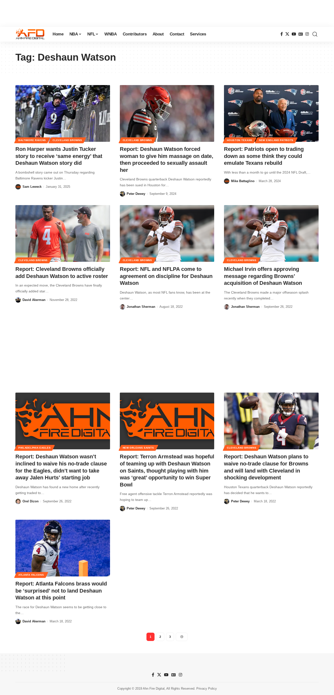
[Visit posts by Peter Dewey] (122, 194)
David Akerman (33, 300)
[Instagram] (307, 34)
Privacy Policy (206, 688)
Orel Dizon (30, 501)
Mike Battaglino (243, 181)
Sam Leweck (32, 186)
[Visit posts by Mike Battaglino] (226, 181)
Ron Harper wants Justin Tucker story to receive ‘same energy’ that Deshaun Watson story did (58, 156)
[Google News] (300, 34)
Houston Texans (239, 140)
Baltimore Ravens (32, 140)
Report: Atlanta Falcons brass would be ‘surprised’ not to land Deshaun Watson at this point (61, 591)
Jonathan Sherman (141, 307)
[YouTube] (293, 34)
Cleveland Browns (67, 140)
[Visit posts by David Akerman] (18, 300)
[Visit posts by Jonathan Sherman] (122, 306)
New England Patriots (276, 140)
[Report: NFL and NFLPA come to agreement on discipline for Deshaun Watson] (167, 233)
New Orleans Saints (138, 447)
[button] (314, 34)
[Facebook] (281, 34)
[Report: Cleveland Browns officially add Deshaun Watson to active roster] (62, 233)
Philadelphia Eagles (34, 447)
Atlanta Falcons (31, 575)
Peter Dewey (136, 194)
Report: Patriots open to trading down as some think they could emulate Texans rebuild (264, 156)
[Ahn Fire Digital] (30, 34)
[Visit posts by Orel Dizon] (18, 501)
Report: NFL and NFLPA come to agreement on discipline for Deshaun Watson (166, 276)
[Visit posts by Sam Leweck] (18, 186)
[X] (287, 34)
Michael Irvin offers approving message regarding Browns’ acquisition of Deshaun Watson (263, 276)
